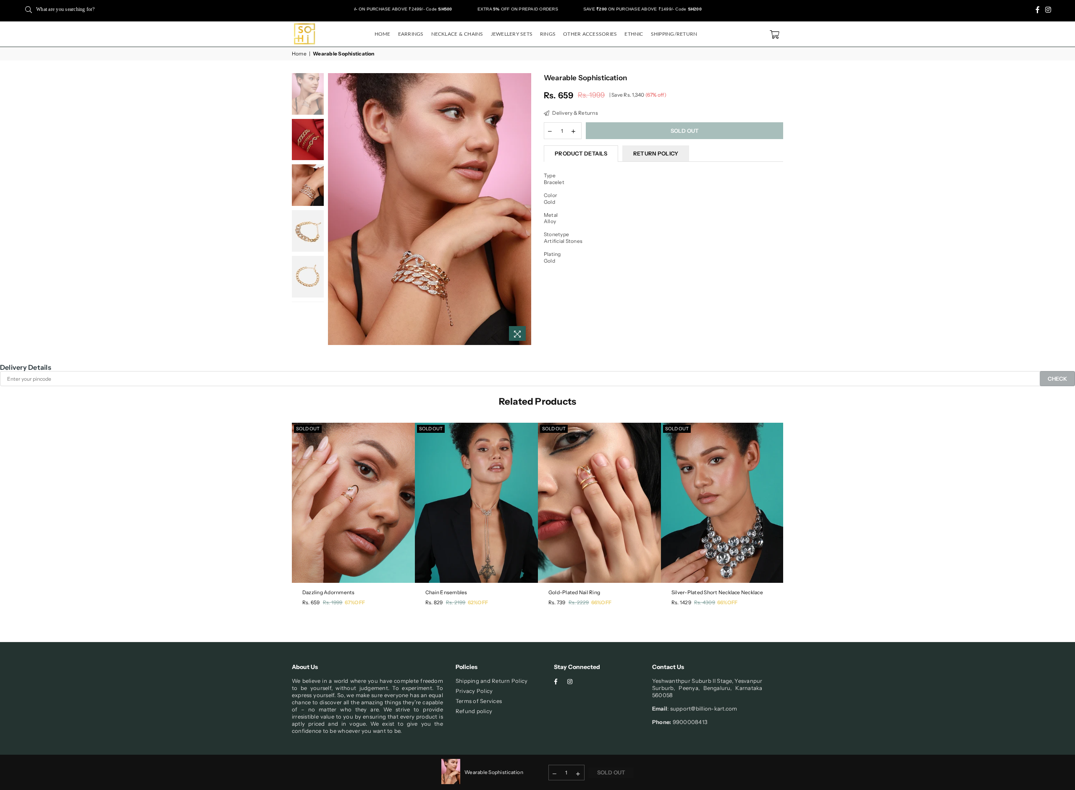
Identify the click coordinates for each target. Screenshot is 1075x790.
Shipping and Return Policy (491, 680)
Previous (335, 209)
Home (383, 34)
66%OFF (601, 602)
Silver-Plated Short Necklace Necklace (717, 592)
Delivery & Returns (574, 113)
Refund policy (474, 711)
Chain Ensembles (446, 592)
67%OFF (355, 602)
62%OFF (478, 602)
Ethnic (633, 34)
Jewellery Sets (511, 34)
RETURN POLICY (655, 153)
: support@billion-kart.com (702, 708)
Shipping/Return (674, 34)
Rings (548, 34)
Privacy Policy (474, 690)
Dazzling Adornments (328, 592)
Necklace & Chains (457, 34)
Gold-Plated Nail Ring (574, 592)
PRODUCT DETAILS (581, 153)
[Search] (28, 9)
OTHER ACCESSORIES (590, 34)
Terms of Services (479, 701)
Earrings (411, 34)
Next (524, 209)
